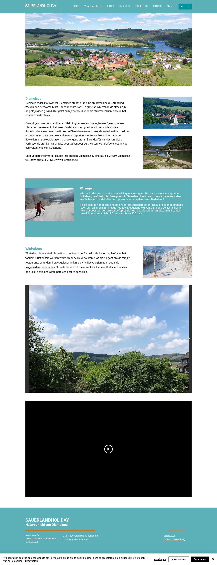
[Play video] (108, 449)
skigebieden (32, 267)
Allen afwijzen (178, 559)
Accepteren (200, 559)
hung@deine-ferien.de (86, 535)
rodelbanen (48, 267)
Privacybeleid (31, 560)
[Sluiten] (213, 559)
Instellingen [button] (160, 559)
